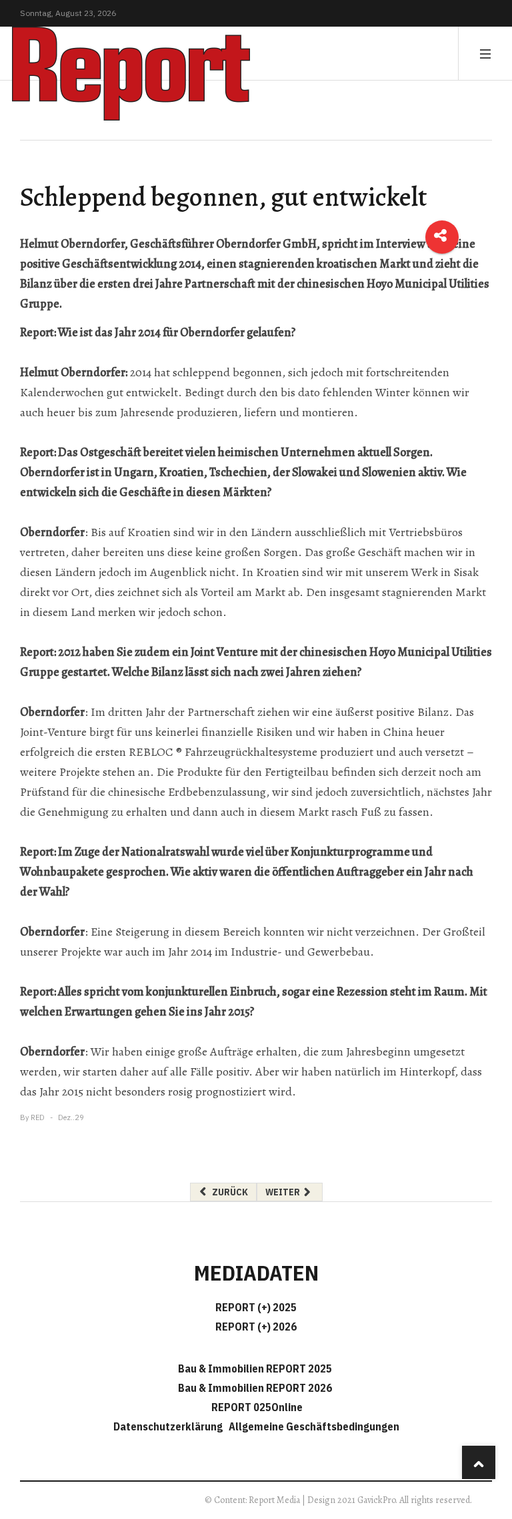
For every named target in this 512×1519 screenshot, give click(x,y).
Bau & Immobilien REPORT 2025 (255, 1368)
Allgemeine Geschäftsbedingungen (314, 1426)
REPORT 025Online (256, 1407)
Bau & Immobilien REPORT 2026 (255, 1387)
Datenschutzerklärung (170, 1426)
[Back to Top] (478, 1462)
